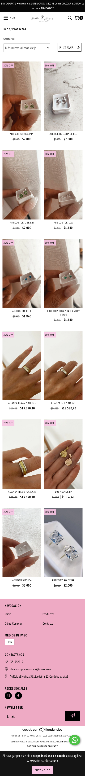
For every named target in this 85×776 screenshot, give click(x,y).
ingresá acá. (68, 741)
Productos (48, 614)
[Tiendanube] (42, 730)
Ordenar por (9, 38)
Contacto (47, 623)
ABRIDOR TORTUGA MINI (22, 134)
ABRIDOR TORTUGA (63, 222)
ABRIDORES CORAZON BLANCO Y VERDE (63, 312)
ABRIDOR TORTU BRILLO (22, 222)
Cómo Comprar (13, 623)
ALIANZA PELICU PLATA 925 (22, 491)
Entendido (42, 770)
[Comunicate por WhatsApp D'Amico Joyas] (74, 740)
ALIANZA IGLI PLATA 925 (63, 403)
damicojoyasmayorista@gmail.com (30, 669)
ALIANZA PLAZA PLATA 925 (22, 403)
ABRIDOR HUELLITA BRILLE (63, 134)
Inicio (7, 29)
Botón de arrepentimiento (42, 746)
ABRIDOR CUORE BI (21, 311)
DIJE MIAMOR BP (63, 491)
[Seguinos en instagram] (8, 695)
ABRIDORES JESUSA (22, 580)
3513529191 (17, 662)
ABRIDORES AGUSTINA (63, 580)
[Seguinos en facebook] (18, 695)
